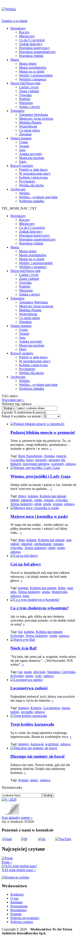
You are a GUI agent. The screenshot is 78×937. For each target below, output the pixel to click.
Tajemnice (17, 111)
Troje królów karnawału (32, 724)
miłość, (15, 500)
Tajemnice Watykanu (33, 114)
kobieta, (33, 496)
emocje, (61, 456)
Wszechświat (28, 126)
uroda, (47, 504)
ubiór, (38, 504)
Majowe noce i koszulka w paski (39, 516)
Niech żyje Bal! (23, 648)
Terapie (24, 146)
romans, (49, 500)
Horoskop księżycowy (34, 48)
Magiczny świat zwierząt (36, 118)
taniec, (29, 676)
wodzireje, (52, 744)
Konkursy (17, 894)
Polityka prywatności (24, 918)
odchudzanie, (43, 544)
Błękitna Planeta (30, 122)
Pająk (7, 862)
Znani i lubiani (29, 91)
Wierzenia (26, 103)
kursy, (30, 460)
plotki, (38, 500)
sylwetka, (61, 500)
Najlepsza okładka (31, 201)
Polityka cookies (21, 922)
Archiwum (17, 189)
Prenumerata (19, 906)
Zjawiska (25, 95)
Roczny (24, 32)
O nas (14, 898)
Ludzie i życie (28, 87)
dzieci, (22, 496)
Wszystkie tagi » (13, 400)
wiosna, (58, 504)
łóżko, (62, 588)
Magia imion (27, 63)
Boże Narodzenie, (30, 456)
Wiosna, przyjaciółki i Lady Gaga (40, 476)
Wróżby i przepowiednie (36, 75)
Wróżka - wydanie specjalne (38, 197)
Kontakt (15, 914)
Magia (14, 60)
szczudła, (27, 712)
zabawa (71, 464)
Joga (22, 150)
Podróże (24, 99)
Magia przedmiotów (33, 67)
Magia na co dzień (31, 71)
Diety (23, 162)
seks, (13, 592)
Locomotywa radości (28, 688)
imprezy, (24, 744)
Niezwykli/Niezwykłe (25, 83)
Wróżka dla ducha (31, 185)
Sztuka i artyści (29, 107)
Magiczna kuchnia (31, 158)
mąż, (70, 588)
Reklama (16, 902)
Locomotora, (52, 708)
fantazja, (24, 708)
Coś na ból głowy (25, 564)
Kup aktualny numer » (17, 817)
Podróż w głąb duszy (33, 169)
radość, (15, 712)
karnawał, (37, 744)
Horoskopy (18, 28)
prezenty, (41, 460)
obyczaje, (39, 672)
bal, (20, 632)
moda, (28, 672)
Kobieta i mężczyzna (33, 177)
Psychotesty (27, 181)
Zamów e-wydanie (15, 21)
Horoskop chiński (31, 56)
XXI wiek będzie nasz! (19, 870)
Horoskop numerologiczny (37, 52)
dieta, (22, 540)
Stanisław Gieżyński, (61, 672)
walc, (38, 676)
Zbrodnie (25, 134)
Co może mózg (29, 130)
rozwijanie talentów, (36, 464)
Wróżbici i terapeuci (32, 79)
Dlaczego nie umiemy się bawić (37, 756)
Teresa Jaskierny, (22, 504)
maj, (69, 540)
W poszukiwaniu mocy (35, 173)
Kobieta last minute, (53, 496)
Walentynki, (60, 592)
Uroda (23, 142)
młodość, (27, 500)
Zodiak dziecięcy (30, 44)
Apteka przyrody (30, 154)
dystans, (23, 780)
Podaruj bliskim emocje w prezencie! (42, 432)
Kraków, (36, 708)
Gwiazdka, (17, 460)
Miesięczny (27, 36)
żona (26, 596)
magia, (66, 708)
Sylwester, (17, 636)
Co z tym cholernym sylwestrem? (39, 608)
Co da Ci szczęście (32, 40)
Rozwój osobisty (21, 166)
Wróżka (24, 193)
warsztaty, (58, 464)
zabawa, (16, 596)
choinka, (49, 456)
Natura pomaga (20, 138)
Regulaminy (18, 910)
